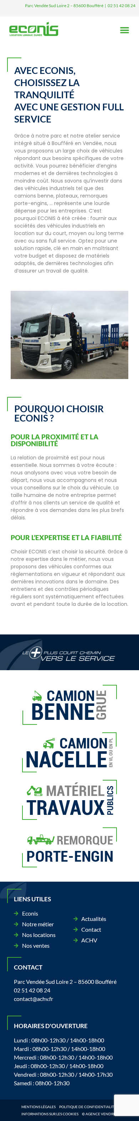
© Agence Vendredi (100, 1114)
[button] (125, 30)
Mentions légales (38, 1107)
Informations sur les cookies (49, 1114)
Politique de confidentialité (87, 1107)
